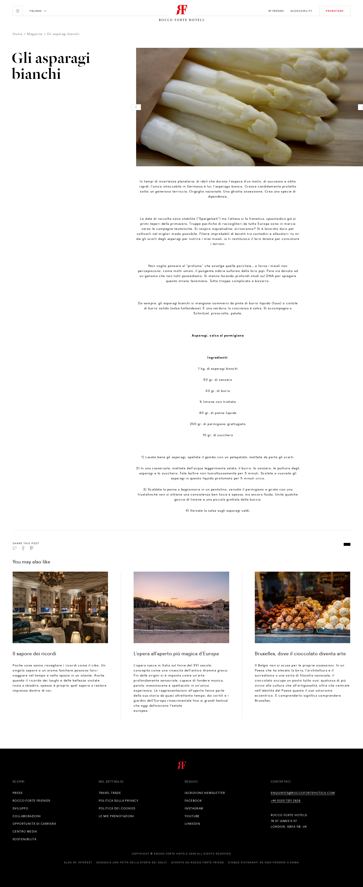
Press (17, 793)
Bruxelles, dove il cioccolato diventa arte (300, 653)
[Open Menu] (18, 11)
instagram (194, 808)
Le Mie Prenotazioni (116, 816)
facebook (193, 800)
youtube (192, 816)
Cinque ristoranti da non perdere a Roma (263, 862)
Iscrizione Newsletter (205, 793)
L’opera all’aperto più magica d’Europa (176, 653)
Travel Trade (110, 793)
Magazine (35, 34)
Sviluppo (20, 808)
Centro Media (25, 831)
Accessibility (302, 10)
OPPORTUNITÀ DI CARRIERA (34, 823)
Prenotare (335, 10)
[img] (60, 607)
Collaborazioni (27, 816)
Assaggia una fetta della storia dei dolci (131, 862)
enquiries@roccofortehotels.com (303, 793)
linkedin (192, 823)
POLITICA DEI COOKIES (117, 808)
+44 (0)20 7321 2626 (286, 800)
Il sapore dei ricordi (34, 653)
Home (17, 34)
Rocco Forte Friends (31, 800)
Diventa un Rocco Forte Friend (197, 862)
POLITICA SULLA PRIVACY (119, 800)
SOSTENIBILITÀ (24, 839)
